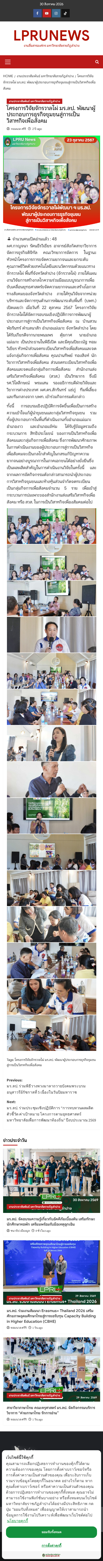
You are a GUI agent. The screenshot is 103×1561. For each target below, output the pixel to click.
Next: (51, 1111)
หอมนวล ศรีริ (18, 129)
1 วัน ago (37, 1328)
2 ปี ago (37, 129)
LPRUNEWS (51, 36)
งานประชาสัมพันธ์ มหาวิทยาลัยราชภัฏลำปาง (34, 101)
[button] (8, 61)
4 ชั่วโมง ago (43, 1231)
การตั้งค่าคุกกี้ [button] (51, 1545)
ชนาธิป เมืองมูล (20, 1231)
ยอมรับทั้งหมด (52, 1532)
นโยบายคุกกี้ (17, 1520)
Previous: (46, 1086)
